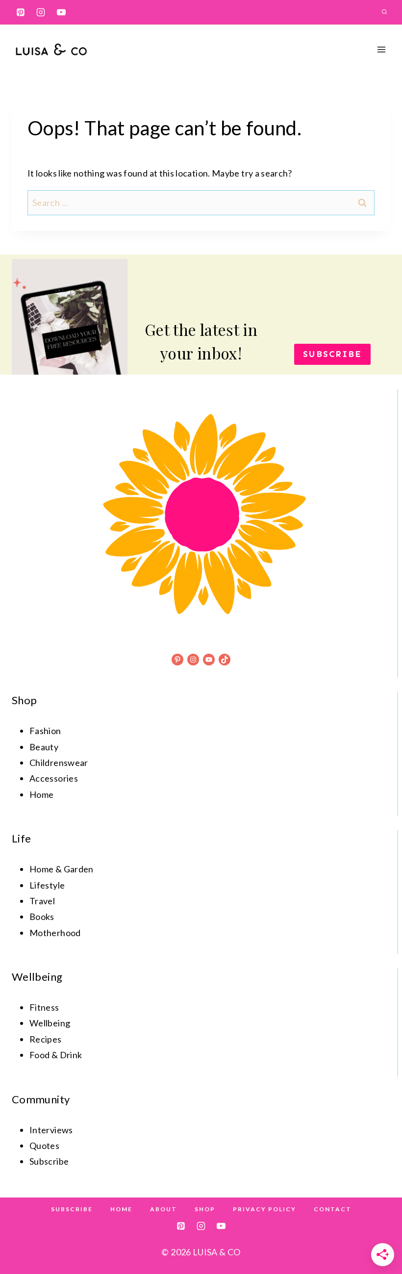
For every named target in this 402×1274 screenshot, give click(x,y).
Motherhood (55, 932)
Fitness (44, 1007)
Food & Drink (55, 1054)
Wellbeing (49, 1023)
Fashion (45, 730)
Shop (205, 1209)
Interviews (51, 1129)
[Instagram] (41, 12)
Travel (42, 900)
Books (41, 916)
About (163, 1209)
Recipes (45, 1039)
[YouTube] (61, 12)
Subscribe (72, 1209)
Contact (333, 1209)
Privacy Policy (264, 1209)
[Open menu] (381, 49)
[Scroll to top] (378, 1236)
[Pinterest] (20, 12)
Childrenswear (58, 762)
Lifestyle (47, 885)
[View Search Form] (384, 12)
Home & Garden (61, 869)
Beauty (43, 746)
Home (41, 794)
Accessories (53, 778)
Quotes (44, 1145)
